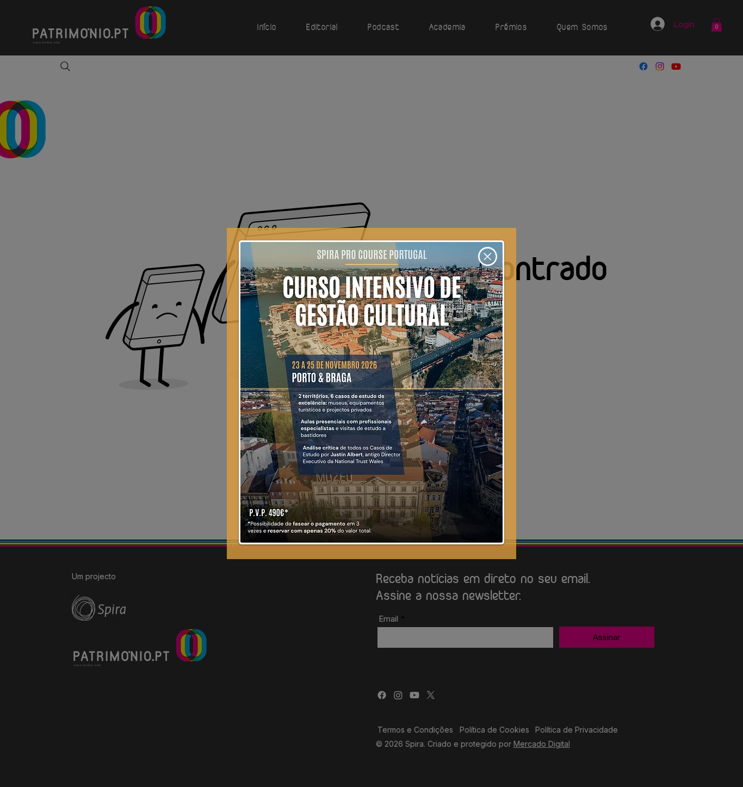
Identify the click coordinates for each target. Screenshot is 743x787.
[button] (487, 256)
